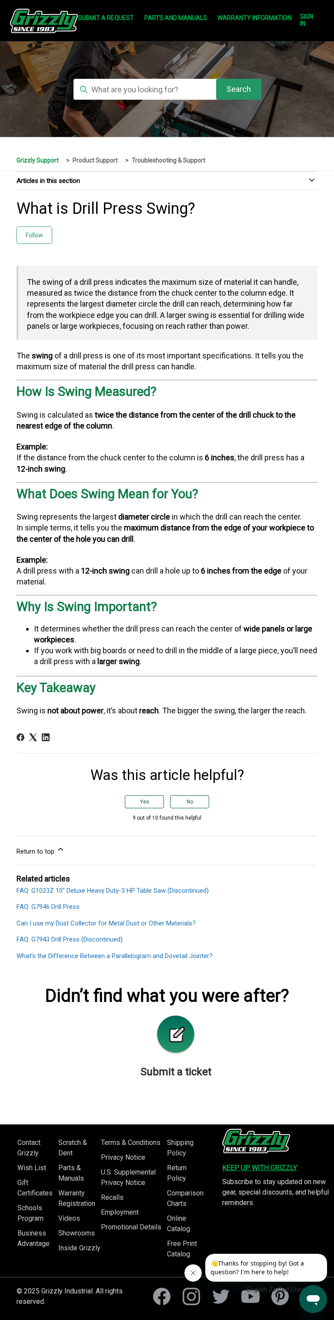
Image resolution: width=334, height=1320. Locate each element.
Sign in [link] (306, 20)
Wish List (31, 1168)
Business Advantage (33, 1238)
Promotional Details (131, 1227)
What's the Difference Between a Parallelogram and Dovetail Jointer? (115, 956)
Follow (34, 235)
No (190, 802)
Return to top (36, 851)
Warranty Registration (76, 1198)
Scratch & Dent (72, 1147)
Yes (144, 802)
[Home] (256, 1141)
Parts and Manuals (175, 17)
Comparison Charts (185, 1198)
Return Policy (177, 1173)
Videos (69, 1218)
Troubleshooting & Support (168, 160)
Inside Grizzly (79, 1248)
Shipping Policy (180, 1147)
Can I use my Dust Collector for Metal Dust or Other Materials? (106, 923)
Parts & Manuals (71, 1173)
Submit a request (106, 17)
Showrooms (76, 1233)
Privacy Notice (123, 1157)
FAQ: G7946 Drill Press (48, 907)
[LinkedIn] (46, 737)
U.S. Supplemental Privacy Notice (128, 1177)
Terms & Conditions (130, 1142)
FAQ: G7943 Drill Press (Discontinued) (70, 939)
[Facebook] (20, 737)
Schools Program (30, 1213)
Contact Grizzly (28, 1147)
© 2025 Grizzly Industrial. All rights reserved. (70, 1296)
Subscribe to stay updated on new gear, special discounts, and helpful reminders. (275, 1192)
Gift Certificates (35, 1187)
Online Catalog (178, 1223)
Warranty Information (254, 17)
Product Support (95, 160)
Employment (120, 1212)
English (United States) (279, 1289)
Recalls (112, 1197)
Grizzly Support (38, 160)
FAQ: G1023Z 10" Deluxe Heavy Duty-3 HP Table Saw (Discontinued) (113, 891)
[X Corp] (33, 737)
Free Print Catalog (182, 1248)
